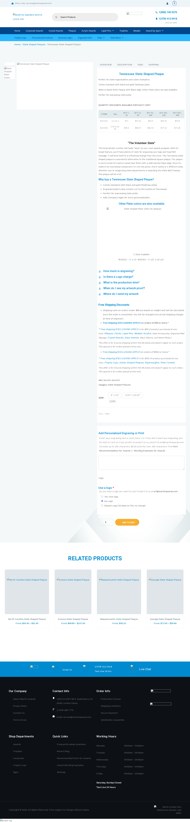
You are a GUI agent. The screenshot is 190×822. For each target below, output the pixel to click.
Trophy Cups (20, 37)
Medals (136, 30)
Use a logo (138, 489)
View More (115, 37)
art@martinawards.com (166, 491)
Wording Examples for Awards (149, 450)
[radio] (115, 395)
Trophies (124, 30)
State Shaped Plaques (34, 44)
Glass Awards (131, 337)
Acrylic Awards (89, 30)
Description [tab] (124, 64)
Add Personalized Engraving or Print (141, 441)
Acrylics (147, 333)
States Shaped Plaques (131, 362)
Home (17, 30)
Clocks (117, 333)
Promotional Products (42, 37)
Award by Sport (153, 30)
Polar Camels (167, 362)
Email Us (67, 670)
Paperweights (152, 362)
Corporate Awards (34, 30)
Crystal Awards (56, 30)
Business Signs (65, 37)
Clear (112, 401)
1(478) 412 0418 (103, 666)
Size (101, 398)
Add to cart (128, 522)
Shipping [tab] (154, 64)
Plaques (72, 30)
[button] (141, 271)
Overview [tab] (106, 64)
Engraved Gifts (85, 37)
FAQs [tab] (140, 64)
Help (100, 37)
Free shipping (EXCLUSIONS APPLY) (121, 323)
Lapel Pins (106, 30)
